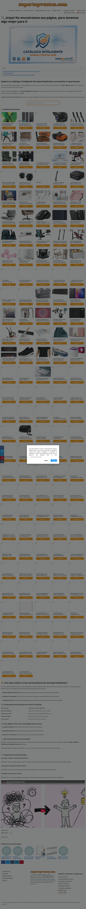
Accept (53, 460)
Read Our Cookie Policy (36, 457)
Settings (46, 460)
